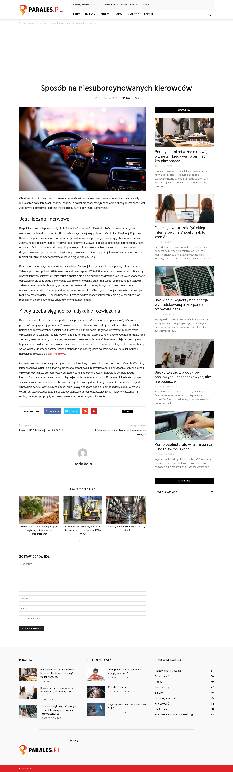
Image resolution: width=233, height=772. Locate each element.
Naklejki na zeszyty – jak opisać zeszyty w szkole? (125, 672)
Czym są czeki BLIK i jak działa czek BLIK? (127, 707)
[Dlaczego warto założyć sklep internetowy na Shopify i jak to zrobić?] (184, 208)
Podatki (159, 681)
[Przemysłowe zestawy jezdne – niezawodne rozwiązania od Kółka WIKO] (82, 510)
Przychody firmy (164, 676)
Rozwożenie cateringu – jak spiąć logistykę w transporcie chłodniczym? (39, 530)
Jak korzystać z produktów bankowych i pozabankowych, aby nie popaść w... (183, 377)
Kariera (118, 14)
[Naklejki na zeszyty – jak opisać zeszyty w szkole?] (96, 674)
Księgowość (162, 703)
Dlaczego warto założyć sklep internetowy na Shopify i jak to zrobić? (180, 232)
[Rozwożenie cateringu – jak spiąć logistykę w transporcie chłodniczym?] (39, 510)
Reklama (134, 4)
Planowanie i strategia (168, 670)
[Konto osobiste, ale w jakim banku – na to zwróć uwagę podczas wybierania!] (184, 425)
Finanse (105, 14)
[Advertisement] (116, 54)
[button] (209, 14)
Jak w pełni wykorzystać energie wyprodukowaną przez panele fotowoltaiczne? (182, 304)
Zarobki (159, 692)
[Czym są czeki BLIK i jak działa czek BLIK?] (96, 709)
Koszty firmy (162, 687)
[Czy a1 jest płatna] (96, 692)
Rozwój (148, 14)
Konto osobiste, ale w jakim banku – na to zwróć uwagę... (183, 446)
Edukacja (90, 14)
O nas (124, 4)
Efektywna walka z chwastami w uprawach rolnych (120, 432)
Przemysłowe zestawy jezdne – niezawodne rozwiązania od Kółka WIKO (82, 530)
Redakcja (82, 463)
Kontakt (145, 4)
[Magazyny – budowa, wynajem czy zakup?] (126, 510)
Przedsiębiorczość (165, 698)
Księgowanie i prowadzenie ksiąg (174, 714)
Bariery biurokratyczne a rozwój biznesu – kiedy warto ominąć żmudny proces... (181, 156)
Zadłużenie (161, 709)
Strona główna (111, 4)
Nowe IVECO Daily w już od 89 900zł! (41, 430)
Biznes (76, 14)
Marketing (133, 14)
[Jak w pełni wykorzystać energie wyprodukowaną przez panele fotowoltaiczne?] (184, 281)
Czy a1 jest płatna (117, 687)
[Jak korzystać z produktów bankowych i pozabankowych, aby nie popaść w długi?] (184, 353)
